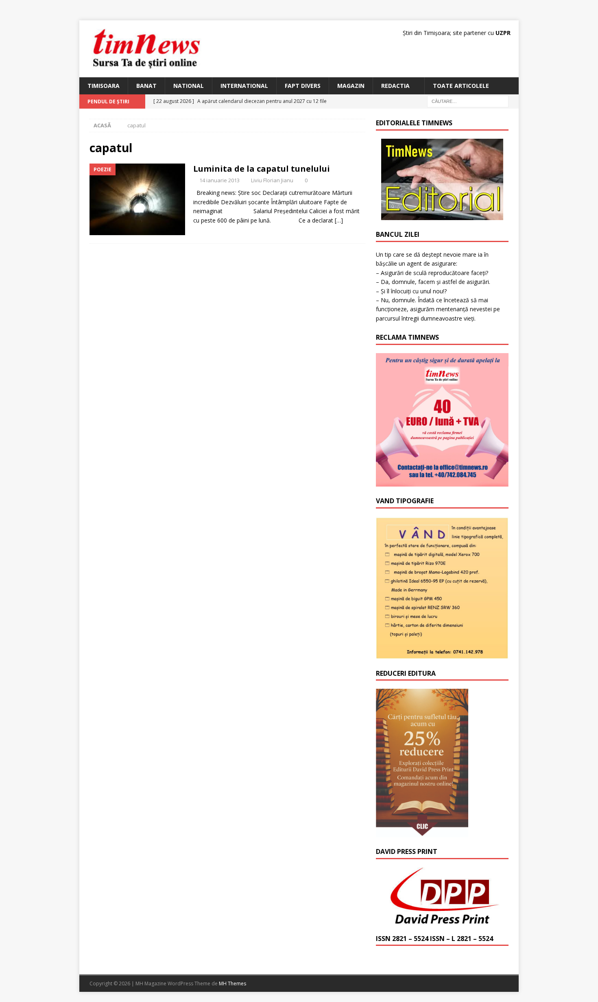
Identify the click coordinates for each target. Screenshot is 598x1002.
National (188, 86)
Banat (146, 86)
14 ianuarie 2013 (219, 180)
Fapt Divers (303, 86)
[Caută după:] (468, 101)
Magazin (350, 86)
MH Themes (232, 983)
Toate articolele (461, 86)
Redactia (395, 86)
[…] (339, 220)
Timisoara (103, 86)
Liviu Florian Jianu (272, 180)
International (244, 86)
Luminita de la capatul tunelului (261, 168)
